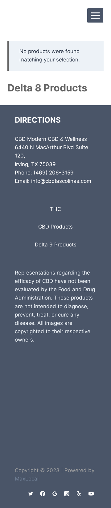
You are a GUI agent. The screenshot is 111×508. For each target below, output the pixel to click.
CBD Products (55, 227)
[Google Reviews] (55, 493)
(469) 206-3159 (54, 173)
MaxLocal (27, 479)
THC (55, 209)
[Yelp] (79, 493)
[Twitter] (31, 493)
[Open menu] (95, 15)
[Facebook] (43, 493)
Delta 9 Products (55, 244)
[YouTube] (91, 493)
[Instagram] (67, 493)
